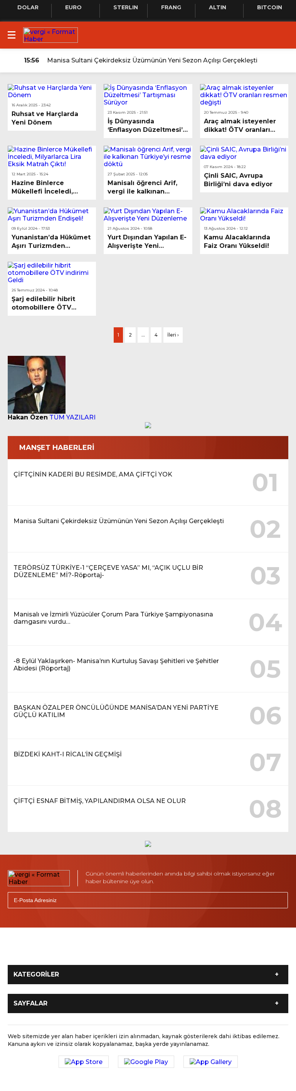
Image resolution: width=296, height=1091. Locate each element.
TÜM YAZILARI (72, 417)
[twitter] (112, 951)
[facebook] (86, 951)
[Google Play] (146, 1062)
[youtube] (163, 951)
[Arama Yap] (265, 60)
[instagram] (137, 951)
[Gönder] (278, 900)
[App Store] (84, 1062)
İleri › (173, 335)
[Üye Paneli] (280, 60)
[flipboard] (188, 951)
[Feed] (213, 951)
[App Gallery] (210, 1062)
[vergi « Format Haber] (50, 34)
